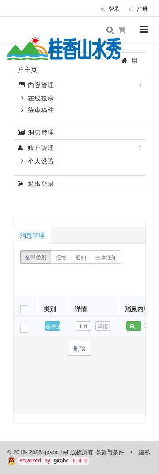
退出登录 (40, 183)
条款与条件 (109, 451)
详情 (103, 326)
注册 (142, 8)
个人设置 (40, 160)
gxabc (61, 461)
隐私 (144, 451)
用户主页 (78, 64)
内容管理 (40, 84)
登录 (113, 8)
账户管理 (40, 147)
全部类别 (35, 257)
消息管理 (40, 131)
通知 (81, 257)
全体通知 (106, 257)
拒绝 (61, 257)
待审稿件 (40, 109)
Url (83, 326)
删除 (79, 348)
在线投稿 (40, 97)
